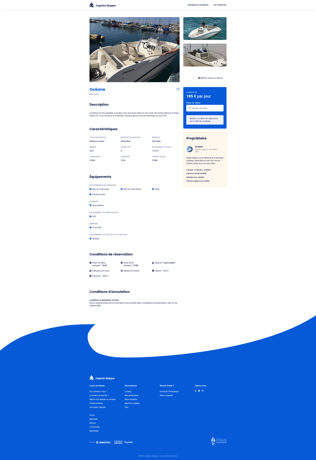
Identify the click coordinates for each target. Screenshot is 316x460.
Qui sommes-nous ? (98, 391)
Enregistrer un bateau (198, 5)
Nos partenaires (131, 395)
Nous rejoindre (131, 399)
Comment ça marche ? (99, 395)
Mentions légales (132, 403)
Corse (92, 415)
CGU (126, 407)
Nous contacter (166, 395)
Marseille (93, 419)
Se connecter (220, 5)
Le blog (128, 391)
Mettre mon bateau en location (102, 399)
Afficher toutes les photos (211, 78)
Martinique (94, 431)
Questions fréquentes (169, 391)
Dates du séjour (193, 103)
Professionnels (96, 403)
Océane (199, 146)
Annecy (92, 423)
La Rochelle (94, 427)
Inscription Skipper (97, 407)
